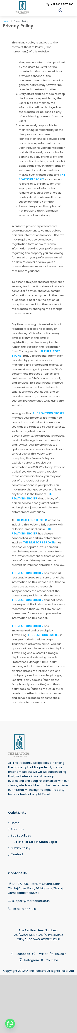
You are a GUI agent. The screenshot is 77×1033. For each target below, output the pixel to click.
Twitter (42, 954)
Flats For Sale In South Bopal (36, 842)
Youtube (52, 960)
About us (17, 829)
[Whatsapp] (10, 1024)
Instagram (31, 960)
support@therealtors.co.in (31, 901)
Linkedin (60, 954)
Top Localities (21, 835)
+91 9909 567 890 (61, 4)
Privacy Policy (20, 848)
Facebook (22, 954)
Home (15, 823)
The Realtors (37, 971)
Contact (17, 854)
